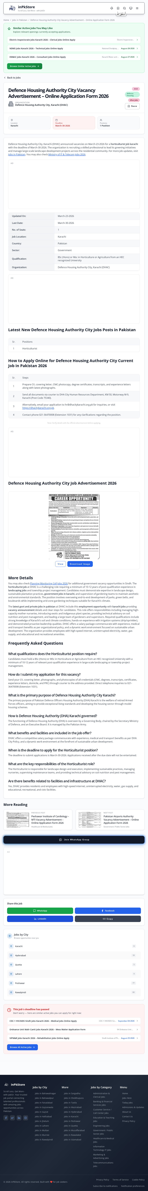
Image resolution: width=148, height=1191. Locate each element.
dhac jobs (134, 100)
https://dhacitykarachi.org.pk (38, 407)
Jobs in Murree (42, 1135)
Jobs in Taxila (70, 1102)
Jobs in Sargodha (72, 1093)
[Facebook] (5, 1117)
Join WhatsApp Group (76, 840)
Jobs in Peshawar (72, 1121)
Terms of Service (121, 1179)
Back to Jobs (14, 77)
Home (6, 20)
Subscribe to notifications (105, 1186)
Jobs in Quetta (71, 1125)
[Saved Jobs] (118, 8)
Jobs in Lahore (42, 1125)
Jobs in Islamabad (72, 1139)
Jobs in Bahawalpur (44, 1098)
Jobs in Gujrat (41, 1111)
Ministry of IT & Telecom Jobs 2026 (66, 154)
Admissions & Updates (133, 1107)
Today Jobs (127, 1102)
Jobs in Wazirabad (73, 1107)
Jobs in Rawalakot (72, 1135)
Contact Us (127, 1116)
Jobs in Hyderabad (73, 1111)
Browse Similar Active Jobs (23, 66)
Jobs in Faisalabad (43, 1102)
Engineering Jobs (101, 1125)
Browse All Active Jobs (21, 1047)
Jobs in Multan (42, 1130)
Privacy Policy (128, 1121)
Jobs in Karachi (71, 1116)
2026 (136, 89)
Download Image (80, 564)
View (60, 564)
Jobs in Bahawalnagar (45, 1093)
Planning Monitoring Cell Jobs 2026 (49, 583)
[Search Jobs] (124, 8)
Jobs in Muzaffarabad (74, 1130)
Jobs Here (127, 1098)
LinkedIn (42, 918)
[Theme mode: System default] (130, 8)
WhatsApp (42, 910)
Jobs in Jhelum (42, 1121)
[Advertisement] (74, 186)
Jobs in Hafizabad (43, 1116)
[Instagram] (25, 1117)
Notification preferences (133, 1186)
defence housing (130, 94)
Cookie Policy (138, 1179)
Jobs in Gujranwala (44, 1107)
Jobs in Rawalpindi (44, 1139)
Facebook (109, 910)
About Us (126, 1111)
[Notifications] (111, 8)
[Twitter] (12, 1117)
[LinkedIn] (19, 1117)
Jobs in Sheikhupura (74, 1098)
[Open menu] (137, 8)
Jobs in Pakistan (19, 20)
